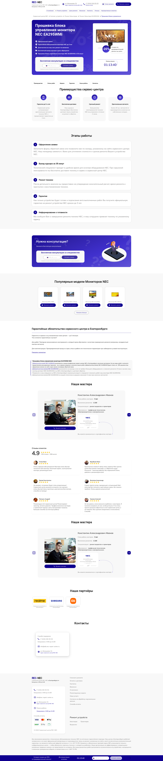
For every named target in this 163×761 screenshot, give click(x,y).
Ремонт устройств (62, 10)
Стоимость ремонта (76, 678)
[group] (40, 602)
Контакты (90, 10)
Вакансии (82, 10)
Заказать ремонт (49, 305)
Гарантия (72, 83)
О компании (50, 10)
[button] (129, 414)
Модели (62, 83)
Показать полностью (39, 352)
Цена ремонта (73, 10)
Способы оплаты (75, 704)
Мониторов (73, 721)
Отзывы (97, 10)
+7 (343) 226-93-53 (92, 3)
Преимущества (38, 83)
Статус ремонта (109, 4)
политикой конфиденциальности (71, 69)
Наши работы (84, 83)
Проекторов (84, 721)
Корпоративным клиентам (108, 10)
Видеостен (73, 724)
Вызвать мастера (61, 428)
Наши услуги (74, 696)
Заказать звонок (124, 4)
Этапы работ (51, 83)
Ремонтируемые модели (78, 693)
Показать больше (81, 312)
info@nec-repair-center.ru (45, 697)
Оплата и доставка (76, 681)
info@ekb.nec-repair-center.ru (50, 646)
